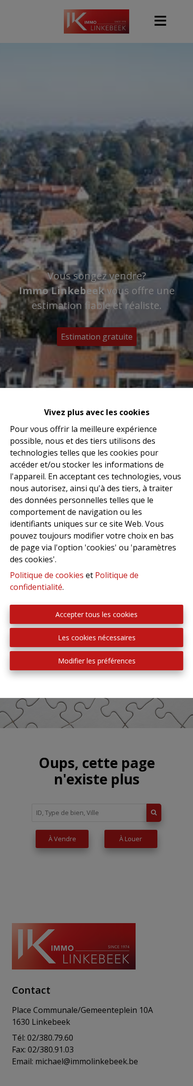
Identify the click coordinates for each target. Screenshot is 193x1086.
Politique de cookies (47, 575)
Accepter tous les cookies (96, 614)
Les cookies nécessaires (97, 637)
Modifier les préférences (97, 660)
